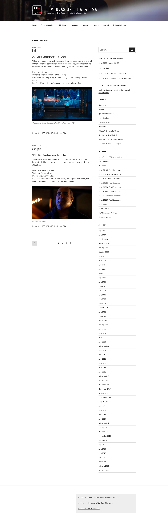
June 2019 (102, 350)
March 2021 (103, 320)
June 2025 (102, 256)
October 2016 (104, 432)
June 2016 (102, 449)
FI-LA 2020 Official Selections (110, 174)
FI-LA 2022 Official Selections (109, 183)
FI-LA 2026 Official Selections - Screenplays (115, 78)
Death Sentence (104, 118)
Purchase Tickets (105, 68)
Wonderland (103, 127)
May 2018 (102, 367)
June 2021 (102, 312)
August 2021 (103, 308)
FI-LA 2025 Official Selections (110, 196)
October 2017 (104, 393)
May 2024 (102, 273)
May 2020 (102, 337)
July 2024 (102, 265)
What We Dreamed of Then (109, 131)
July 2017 (102, 406)
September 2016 (105, 436)
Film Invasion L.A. (105, 217)
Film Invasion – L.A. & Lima (71, 9)
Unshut (101, 109)
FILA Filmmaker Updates (108, 213)
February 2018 (104, 376)
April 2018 (102, 372)
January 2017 (103, 427)
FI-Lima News (104, 208)
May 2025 (102, 260)
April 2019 (102, 359)
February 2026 (104, 243)
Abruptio (36, 149)
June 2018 (102, 363)
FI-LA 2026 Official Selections (110, 200)
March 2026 (103, 239)
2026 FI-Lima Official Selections (110, 157)
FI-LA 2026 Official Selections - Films (112, 73)
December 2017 (104, 385)
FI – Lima (62, 25)
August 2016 (103, 440)
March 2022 (103, 303)
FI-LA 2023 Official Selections (110, 187)
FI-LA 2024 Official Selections (110, 191)
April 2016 (102, 457)
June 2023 (102, 282)
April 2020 (102, 342)
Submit (96, 25)
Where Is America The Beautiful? (111, 139)
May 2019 (102, 355)
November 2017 (105, 389)
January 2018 (103, 380)
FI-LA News (103, 204)
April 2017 (102, 419)
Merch (85, 25)
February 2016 (104, 466)
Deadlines (102, 166)
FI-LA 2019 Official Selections (109, 170)
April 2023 (102, 290)
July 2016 (102, 445)
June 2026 (102, 235)
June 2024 (102, 269)
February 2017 (104, 423)
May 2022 (102, 299)
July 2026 (102, 231)
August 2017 (103, 402)
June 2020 (102, 333)
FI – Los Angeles (47, 25)
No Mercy (102, 105)
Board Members (104, 161)
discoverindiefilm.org (89, 509)
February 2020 (104, 346)
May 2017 (102, 415)
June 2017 (102, 410)
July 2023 (102, 278)
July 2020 (102, 329)
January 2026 (104, 248)
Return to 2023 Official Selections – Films (49, 133)
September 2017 (105, 397)
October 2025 (104, 252)
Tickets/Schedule (119, 25)
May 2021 (102, 316)
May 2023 (102, 286)
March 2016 (103, 462)
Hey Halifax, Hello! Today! (108, 135)
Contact (75, 25)
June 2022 (102, 295)
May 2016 (102, 453)
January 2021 (103, 325)
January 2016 (103, 470)
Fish (34, 50)
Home (34, 25)
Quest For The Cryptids (107, 114)
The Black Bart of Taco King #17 (110, 144)
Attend (106, 25)
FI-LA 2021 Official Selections (109, 178)
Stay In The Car (104, 122)
